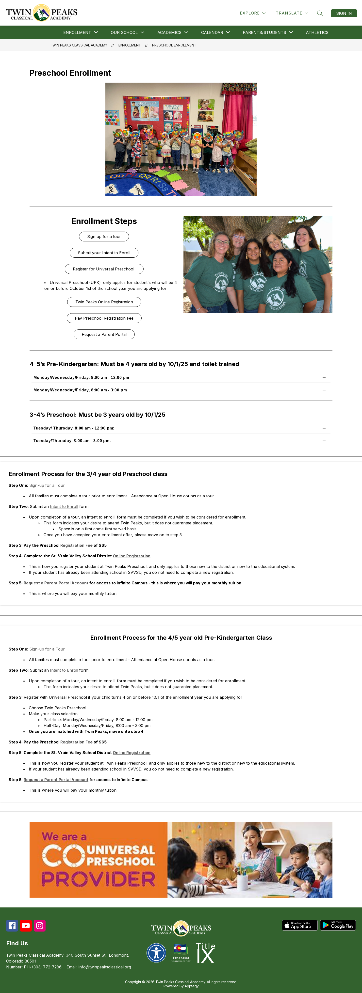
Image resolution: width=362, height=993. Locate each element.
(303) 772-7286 (47, 966)
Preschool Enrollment (174, 45)
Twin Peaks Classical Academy (78, 45)
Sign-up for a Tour (47, 485)
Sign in (344, 13)
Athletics (317, 32)
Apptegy (192, 986)
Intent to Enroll (64, 506)
